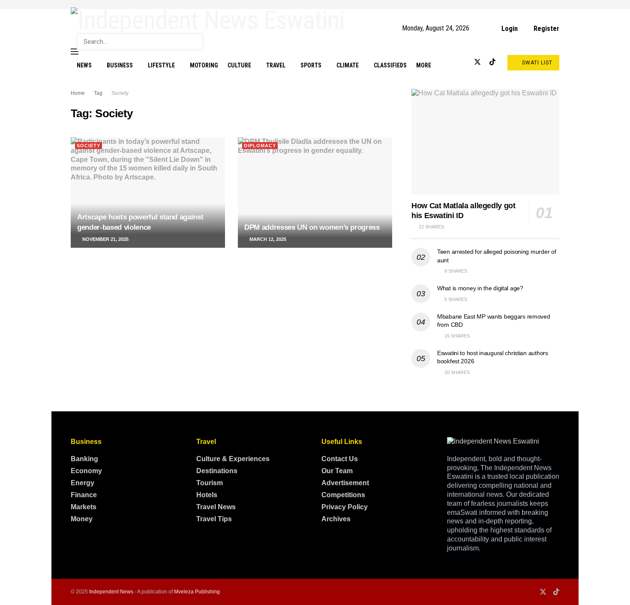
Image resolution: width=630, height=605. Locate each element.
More (423, 65)
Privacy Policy (344, 507)
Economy (86, 470)
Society (120, 93)
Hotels (206, 495)
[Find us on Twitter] (477, 62)
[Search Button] (194, 41)
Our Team (337, 470)
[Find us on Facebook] (449, 62)
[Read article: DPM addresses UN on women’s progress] (315, 192)
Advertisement (345, 482)
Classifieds (390, 65)
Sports (310, 65)
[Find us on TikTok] (492, 62)
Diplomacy (260, 145)
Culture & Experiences (233, 458)
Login (509, 28)
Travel (275, 65)
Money (82, 519)
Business (120, 65)
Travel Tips (214, 519)
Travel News (216, 507)
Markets (83, 507)
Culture (239, 65)
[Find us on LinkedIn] (462, 62)
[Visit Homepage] (208, 20)
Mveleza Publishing (197, 592)
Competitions (343, 495)
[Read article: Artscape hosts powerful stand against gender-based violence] (148, 192)
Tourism (209, 482)
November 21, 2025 (105, 239)
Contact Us (339, 458)
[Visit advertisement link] (315, 4)
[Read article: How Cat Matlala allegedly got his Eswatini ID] (485, 142)
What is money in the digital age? (480, 288)
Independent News (111, 592)
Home (78, 93)
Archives (336, 519)
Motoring (204, 65)
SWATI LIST (536, 63)
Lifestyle (161, 65)
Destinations (216, 470)
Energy (82, 482)
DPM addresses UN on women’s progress (312, 227)
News (84, 65)
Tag (98, 93)
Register (545, 28)
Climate (347, 65)
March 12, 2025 (267, 239)
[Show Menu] (74, 52)
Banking (84, 458)
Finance (84, 495)
